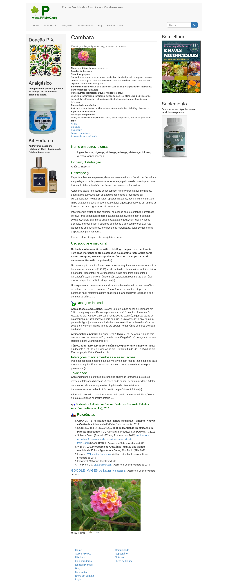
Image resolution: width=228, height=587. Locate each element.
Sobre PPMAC (50, 25)
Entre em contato (115, 25)
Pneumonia (76, 129)
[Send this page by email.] (97, 532)
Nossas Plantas (86, 25)
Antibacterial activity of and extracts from (113, 439)
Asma (74, 123)
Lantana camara (103, 464)
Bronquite (75, 126)
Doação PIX (68, 25)
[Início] (45, 12)
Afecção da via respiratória (84, 136)
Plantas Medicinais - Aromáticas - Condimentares (92, 7)
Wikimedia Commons (99, 454)
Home (36, 25)
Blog (100, 25)
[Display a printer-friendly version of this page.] (90, 532)
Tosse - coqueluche (80, 132)
